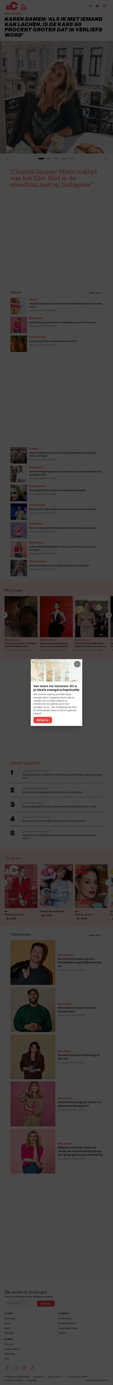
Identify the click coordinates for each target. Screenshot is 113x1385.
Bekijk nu (42, 720)
